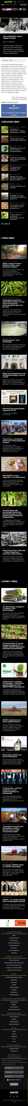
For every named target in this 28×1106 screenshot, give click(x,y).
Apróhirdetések (14, 995)
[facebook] (10, 1096)
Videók (14, 1034)
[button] (15, 1)
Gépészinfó (14, 992)
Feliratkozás (14, 1084)
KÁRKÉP (14, 985)
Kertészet (14, 948)
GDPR (14, 1041)
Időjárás (14, 990)
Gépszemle (14, 980)
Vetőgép (14, 1019)
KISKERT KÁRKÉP (14, 987)
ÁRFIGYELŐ (14, 982)
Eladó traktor (14, 1016)
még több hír (5, 223)
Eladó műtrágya (14, 1024)
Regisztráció (14, 1002)
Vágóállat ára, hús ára (14, 970)
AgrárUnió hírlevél (15, 1079)
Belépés (14, 1004)
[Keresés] (22, 1)
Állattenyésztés (14, 950)
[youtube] (17, 1096)
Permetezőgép (14, 1021)
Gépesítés (14, 953)
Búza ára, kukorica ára (14, 965)
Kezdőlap (5, 60)
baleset (15, 102)
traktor (9, 102)
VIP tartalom (14, 1007)
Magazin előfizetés (14, 1009)
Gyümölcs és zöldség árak (14, 967)
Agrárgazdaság (14, 938)
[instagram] (14, 1096)
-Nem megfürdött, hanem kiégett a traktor (14, 111)
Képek (14, 1031)
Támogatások (14, 940)
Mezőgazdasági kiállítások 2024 (14, 962)
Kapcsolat (14, 1051)
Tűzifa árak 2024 (14, 960)
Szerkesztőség (14, 1048)
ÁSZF (14, 1039)
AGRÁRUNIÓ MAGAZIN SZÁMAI (14, 977)
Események (14, 1036)
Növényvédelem (14, 945)
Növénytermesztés (14, 943)
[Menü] (19, 1)
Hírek (5, 42)
